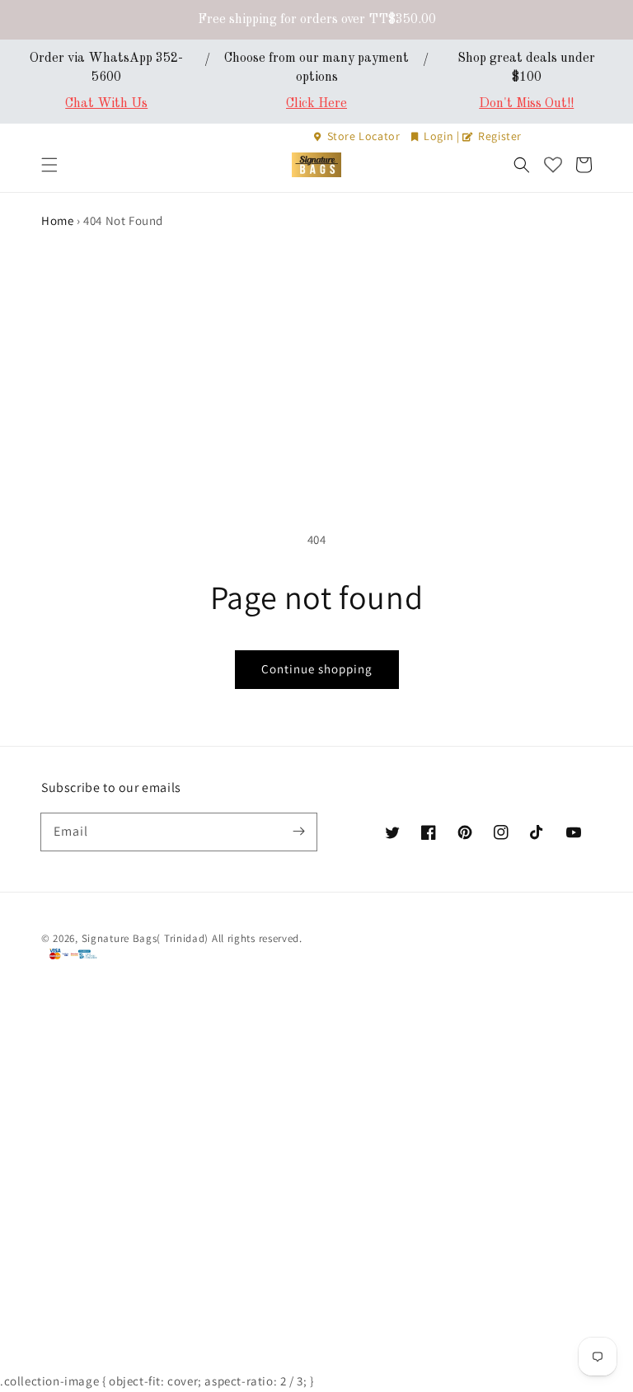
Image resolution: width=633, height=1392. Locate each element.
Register (499, 136)
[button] (49, 165)
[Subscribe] (298, 831)
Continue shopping (317, 669)
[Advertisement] (316, 355)
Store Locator (363, 136)
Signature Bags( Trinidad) (147, 938)
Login (439, 136)
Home (57, 220)
